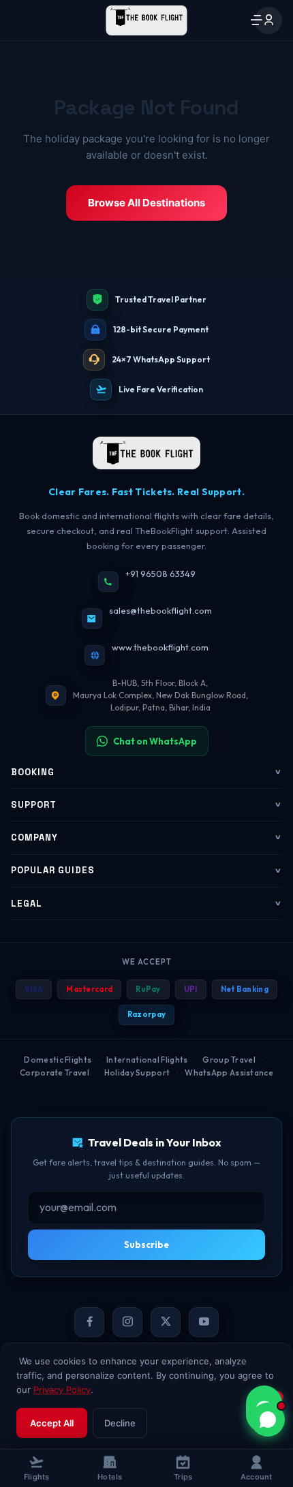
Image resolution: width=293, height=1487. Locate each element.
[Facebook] (89, 1322)
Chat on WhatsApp (155, 741)
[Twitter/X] (166, 1322)
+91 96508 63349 (160, 573)
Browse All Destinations (146, 202)
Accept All (52, 1423)
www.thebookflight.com (160, 647)
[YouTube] (204, 1322)
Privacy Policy (62, 1389)
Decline (120, 1423)
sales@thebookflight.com (160, 610)
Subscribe (146, 1244)
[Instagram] (127, 1322)
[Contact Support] (268, 1420)
